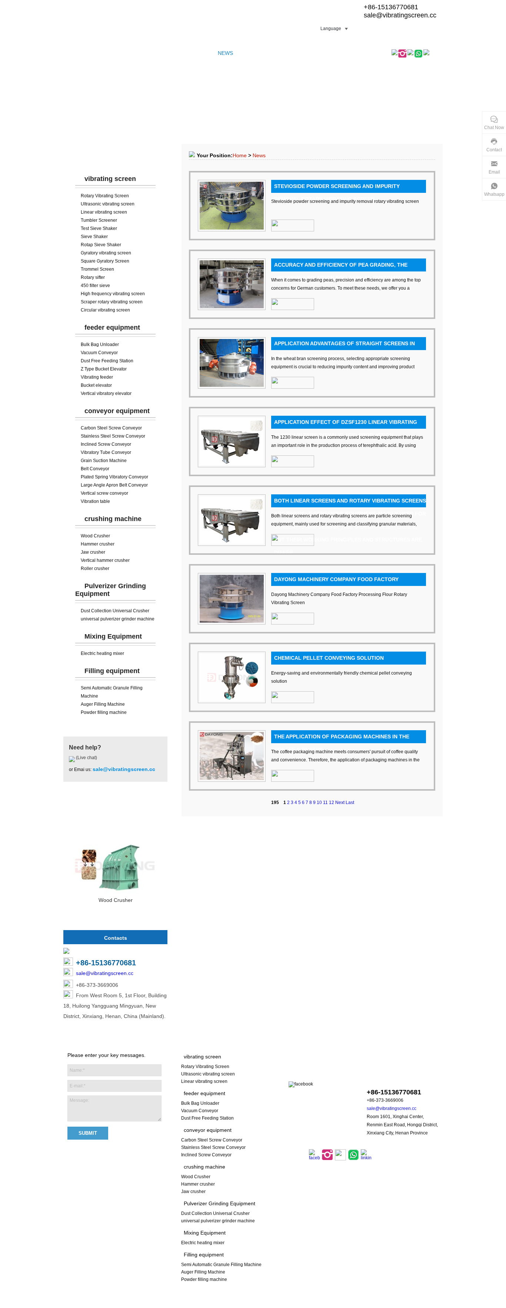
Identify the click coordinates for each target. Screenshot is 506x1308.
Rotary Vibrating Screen (105, 195)
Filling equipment (112, 671)
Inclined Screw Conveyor (106, 444)
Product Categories (115, 156)
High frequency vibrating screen (113, 293)
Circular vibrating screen (105, 310)
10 (319, 802)
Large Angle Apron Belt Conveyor (114, 485)
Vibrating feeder (97, 377)
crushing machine (113, 519)
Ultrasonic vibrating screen (107, 204)
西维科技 (347, 1304)
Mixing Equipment (113, 636)
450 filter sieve (95, 285)
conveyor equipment (117, 411)
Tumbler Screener (99, 220)
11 (325, 802)
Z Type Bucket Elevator (104, 369)
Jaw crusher (93, 552)
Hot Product (115, 814)
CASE (187, 53)
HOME (74, 53)
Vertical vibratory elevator (106, 393)
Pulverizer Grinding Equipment (219, 1203)
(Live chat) (86, 757)
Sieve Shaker (94, 236)
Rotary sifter (93, 277)
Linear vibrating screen (104, 212)
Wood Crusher (95, 535)
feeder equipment (112, 327)
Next (339, 802)
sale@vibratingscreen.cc (400, 15)
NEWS (225, 53)
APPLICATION (256, 53)
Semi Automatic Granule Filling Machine (221, 1264)
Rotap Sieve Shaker (101, 244)
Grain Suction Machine (104, 460)
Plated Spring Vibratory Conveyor (114, 477)
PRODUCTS (103, 53)
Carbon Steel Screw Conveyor (111, 428)
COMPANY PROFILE (149, 53)
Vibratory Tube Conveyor (106, 452)
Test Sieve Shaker (99, 228)
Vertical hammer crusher (105, 560)
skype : (393, 1078)
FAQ (206, 53)
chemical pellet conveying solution (329, 658)
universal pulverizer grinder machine (117, 619)
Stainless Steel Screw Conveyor (113, 436)
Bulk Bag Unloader (100, 344)
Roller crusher (95, 568)
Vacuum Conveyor (99, 352)
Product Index (276, 1304)
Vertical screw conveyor (104, 493)
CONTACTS (294, 53)
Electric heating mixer (102, 653)
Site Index (247, 1304)
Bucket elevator (96, 385)
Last (350, 802)
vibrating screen (110, 178)
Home (240, 155)
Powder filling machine (104, 712)
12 (331, 802)
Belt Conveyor (95, 468)
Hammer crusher (97, 544)
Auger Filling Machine (103, 704)
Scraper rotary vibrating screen (112, 301)
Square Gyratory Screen (105, 261)
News (259, 155)
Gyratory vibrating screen (106, 253)
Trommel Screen (97, 269)
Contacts (115, 938)
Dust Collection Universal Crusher (115, 610)
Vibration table (95, 501)
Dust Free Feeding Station (107, 360)
